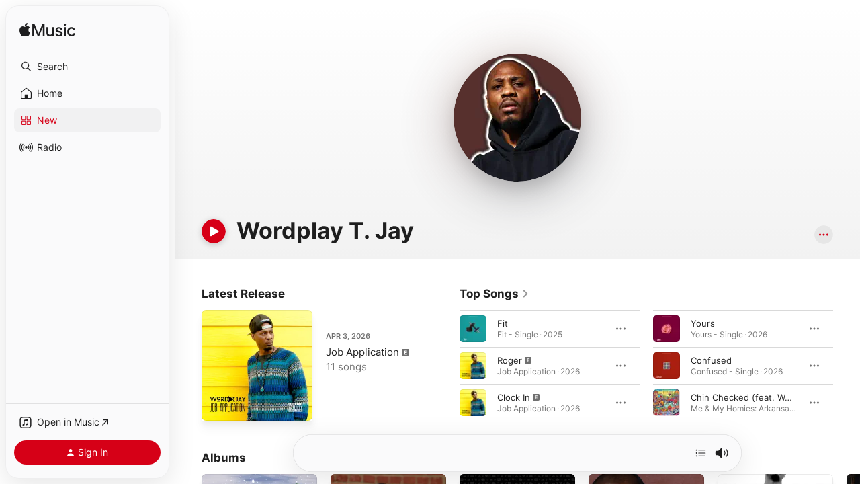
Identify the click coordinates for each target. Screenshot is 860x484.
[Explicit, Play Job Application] (218, 404)
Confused (711, 360)
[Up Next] (701, 453)
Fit (502, 323)
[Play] (214, 231)
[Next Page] (846, 365)
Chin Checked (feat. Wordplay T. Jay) (769, 397)
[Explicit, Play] (473, 365)
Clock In (513, 397)
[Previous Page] (446, 365)
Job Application (362, 352)
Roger (509, 360)
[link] (494, 293)
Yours (703, 323)
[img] (47, 30)
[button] (87, 66)
